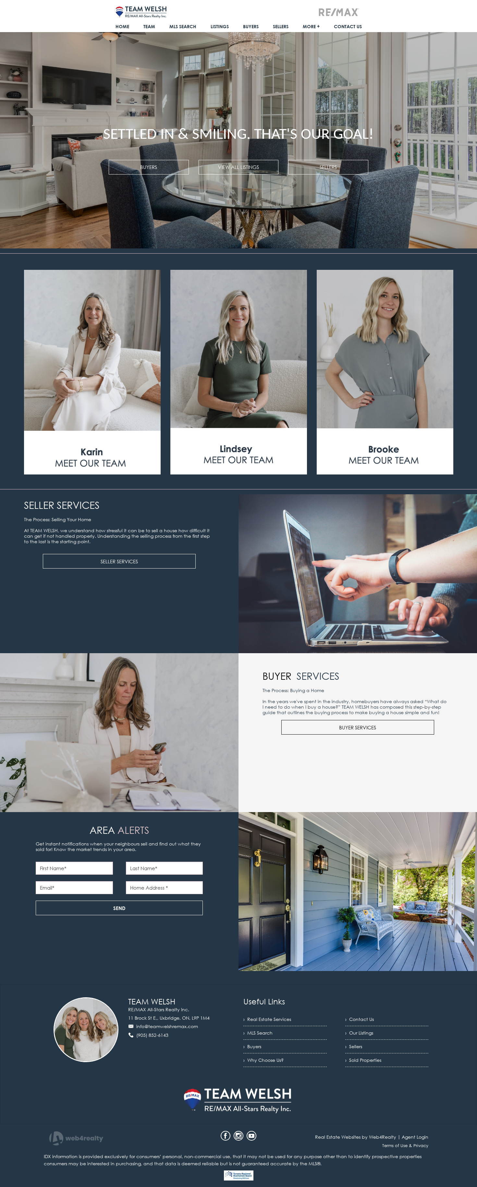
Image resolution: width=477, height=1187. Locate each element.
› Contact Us (359, 1019)
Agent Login (415, 1137)
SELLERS (328, 167)
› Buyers (252, 1046)
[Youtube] (251, 1136)
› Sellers (353, 1046)
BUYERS (148, 167)
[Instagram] (238, 1136)
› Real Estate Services (267, 1019)
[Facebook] (225, 1136)
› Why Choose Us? (263, 1060)
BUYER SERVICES (357, 727)
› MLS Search (258, 1033)
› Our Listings (359, 1033)
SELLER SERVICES (119, 561)
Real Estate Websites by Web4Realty (355, 1137)
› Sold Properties (363, 1060)
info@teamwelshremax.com (167, 1026)
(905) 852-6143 (152, 1035)
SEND (119, 908)
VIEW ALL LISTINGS (238, 167)
